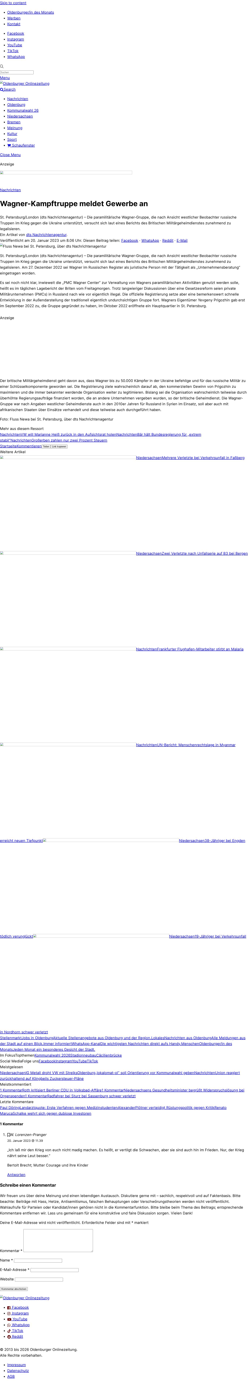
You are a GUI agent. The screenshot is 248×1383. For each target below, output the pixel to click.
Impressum (16, 1365)
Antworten (16, 1174)
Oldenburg (16, 104)
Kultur (12, 134)
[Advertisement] (124, 348)
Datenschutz (18, 1370)
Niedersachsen (20, 116)
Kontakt (13, 24)
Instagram (15, 39)
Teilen (46, 446)
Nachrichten (17, 99)
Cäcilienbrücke (109, 1055)
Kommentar (11, 1251)
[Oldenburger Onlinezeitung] (24, 1298)
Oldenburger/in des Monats (30, 12)
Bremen (14, 122)
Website (7, 1279)
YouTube (14, 45)
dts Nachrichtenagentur (46, 234)
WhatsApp (16, 56)
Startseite (8, 446)
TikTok (13, 51)
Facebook (15, 33)
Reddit (167, 240)
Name (6, 1260)
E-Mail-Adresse (14, 1269)
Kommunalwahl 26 (22, 110)
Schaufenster (23, 145)
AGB (11, 1376)
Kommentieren (29, 446)
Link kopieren (59, 446)
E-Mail (182, 240)
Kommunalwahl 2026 (52, 1055)
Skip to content (13, 3)
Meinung (14, 128)
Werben (14, 18)
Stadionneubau (83, 1055)
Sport (12, 139)
